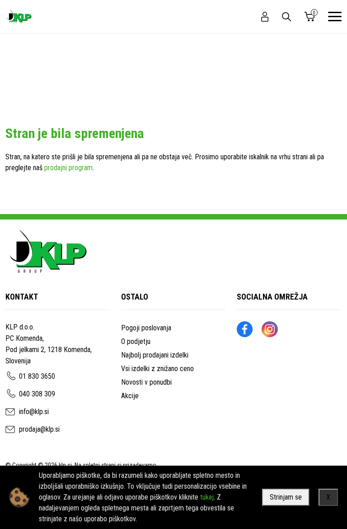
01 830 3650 (37, 376)
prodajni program (68, 167)
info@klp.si (34, 411)
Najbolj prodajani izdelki (154, 355)
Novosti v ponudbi (146, 382)
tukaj (207, 497)
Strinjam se (286, 497)
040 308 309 (37, 394)
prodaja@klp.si (39, 429)
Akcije (130, 395)
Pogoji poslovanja (146, 328)
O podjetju (135, 341)
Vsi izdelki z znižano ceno (157, 368)
